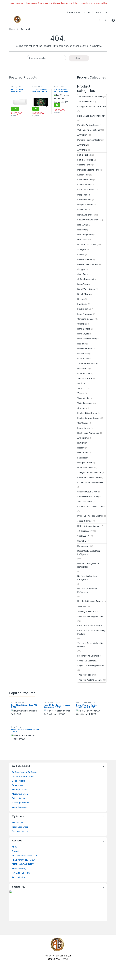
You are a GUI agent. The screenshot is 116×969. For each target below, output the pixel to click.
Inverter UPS (83, 358)
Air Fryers (81, 249)
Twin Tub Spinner (85, 675)
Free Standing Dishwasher (89, 656)
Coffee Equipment (85, 279)
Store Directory (19, 868)
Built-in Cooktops (85, 160)
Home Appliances (85, 215)
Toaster (80, 393)
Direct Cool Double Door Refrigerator (88, 552)
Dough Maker (83, 294)
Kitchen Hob (83, 175)
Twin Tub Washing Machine (90, 680)
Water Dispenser (85, 403)
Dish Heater (82, 452)
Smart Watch (83, 606)
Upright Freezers (85, 204)
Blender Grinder (84, 259)
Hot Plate (81, 343)
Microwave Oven (85, 467)
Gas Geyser (82, 423)
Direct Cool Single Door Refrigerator (88, 565)
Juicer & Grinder (84, 521)
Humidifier (82, 443)
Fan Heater (82, 458)
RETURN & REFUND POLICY (24, 855)
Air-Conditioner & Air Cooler (90, 96)
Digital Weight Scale (86, 289)
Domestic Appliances (86, 244)
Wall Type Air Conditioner (16, 88)
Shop (88, 12)
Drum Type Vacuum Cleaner (90, 516)
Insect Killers (83, 353)
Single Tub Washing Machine (90, 665)
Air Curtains (82, 150)
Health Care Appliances (88, 433)
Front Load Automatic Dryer (89, 625)
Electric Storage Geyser (88, 418)
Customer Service (20, 831)
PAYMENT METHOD (21, 873)
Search (100, 19)
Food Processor (84, 314)
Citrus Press (82, 274)
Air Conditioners (84, 101)
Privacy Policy (18, 877)
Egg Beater (82, 304)
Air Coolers (82, 135)
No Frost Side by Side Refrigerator (87, 590)
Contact (15, 851)
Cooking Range (84, 164)
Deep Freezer (83, 195)
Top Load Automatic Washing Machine (90, 645)
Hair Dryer (82, 229)
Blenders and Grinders (87, 264)
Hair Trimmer (83, 239)
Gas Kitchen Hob (85, 179)
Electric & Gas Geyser (87, 413)
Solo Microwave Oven (87, 496)
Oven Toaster (83, 373)
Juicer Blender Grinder (87, 363)
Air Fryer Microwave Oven (89, 472)
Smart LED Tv (37, 87)
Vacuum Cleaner (84, 501)
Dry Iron (81, 299)
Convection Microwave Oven (90, 482)
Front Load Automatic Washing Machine (91, 632)
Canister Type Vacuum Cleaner (91, 506)
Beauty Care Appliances (88, 219)
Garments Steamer (85, 319)
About (14, 847)
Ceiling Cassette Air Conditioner (91, 106)
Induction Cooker (85, 348)
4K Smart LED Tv (85, 531)
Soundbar (81, 541)
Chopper (81, 269)
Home (12, 29)
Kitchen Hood (83, 184)
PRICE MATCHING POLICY (24, 860)
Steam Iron (82, 388)
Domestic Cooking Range (89, 170)
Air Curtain (82, 145)
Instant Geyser (83, 428)
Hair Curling (82, 225)
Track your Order (20, 827)
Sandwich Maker (85, 378)
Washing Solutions (85, 611)
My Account (101, 12)
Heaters (81, 448)
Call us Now (74, 12)
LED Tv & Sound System (88, 526)
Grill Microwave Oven (87, 491)
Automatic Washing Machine (90, 616)
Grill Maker (82, 324)
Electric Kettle (83, 309)
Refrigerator (82, 546)
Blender (81, 254)
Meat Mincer (83, 368)
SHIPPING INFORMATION (23, 864)
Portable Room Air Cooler (89, 140)
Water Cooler (83, 398)
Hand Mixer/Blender (86, 338)
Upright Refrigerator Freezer (90, 601)
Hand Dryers (83, 333)
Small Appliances (19, 789)
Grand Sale (82, 209)
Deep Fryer (82, 284)
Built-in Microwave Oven (88, 477)
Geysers (81, 408)
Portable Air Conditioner (88, 125)
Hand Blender (83, 329)
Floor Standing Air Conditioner (91, 116)
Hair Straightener (85, 234)
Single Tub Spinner (86, 660)
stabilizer (81, 383)
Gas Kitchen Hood (85, 189)
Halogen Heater (84, 462)
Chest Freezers (84, 199)
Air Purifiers (82, 438)
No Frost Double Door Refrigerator (87, 578)
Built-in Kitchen (84, 155)
